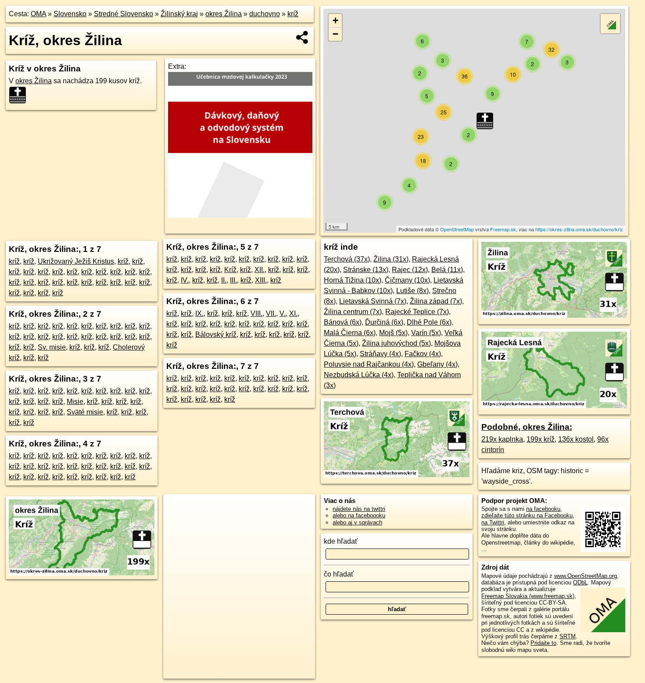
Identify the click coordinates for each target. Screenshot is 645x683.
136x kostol (576, 439)
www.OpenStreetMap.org (585, 576)
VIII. (256, 313)
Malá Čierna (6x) (350, 332)
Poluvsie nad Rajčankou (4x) (369, 364)
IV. (185, 280)
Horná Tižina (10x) (352, 280)
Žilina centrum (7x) (353, 311)
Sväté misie (85, 412)
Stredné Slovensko (123, 14)
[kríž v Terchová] (396, 475)
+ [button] (335, 20)
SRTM (567, 636)
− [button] (335, 33)
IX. (199, 313)
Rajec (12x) (410, 269)
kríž (292, 14)
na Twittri (492, 522)
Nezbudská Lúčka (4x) (359, 375)
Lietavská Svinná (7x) (372, 301)
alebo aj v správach (357, 522)
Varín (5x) (426, 332)
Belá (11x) (447, 269)
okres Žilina (223, 14)
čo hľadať (339, 574)
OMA (38, 14)
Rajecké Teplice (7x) (417, 311)
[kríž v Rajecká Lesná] (554, 406)
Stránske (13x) (365, 269)
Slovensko (70, 14)
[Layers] (610, 23)
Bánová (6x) (343, 322)
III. (233, 280)
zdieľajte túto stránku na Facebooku (527, 515)
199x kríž (541, 439)
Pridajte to (543, 643)
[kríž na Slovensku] (20, 95)
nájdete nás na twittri (359, 509)
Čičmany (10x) (407, 280)
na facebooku (543, 509)
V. (283, 313)
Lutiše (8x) (412, 290)
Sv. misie (52, 347)
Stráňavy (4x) (380, 353)
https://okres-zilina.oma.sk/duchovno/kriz (579, 229)
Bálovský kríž (215, 334)
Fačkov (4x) (423, 353)
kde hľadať (341, 541)
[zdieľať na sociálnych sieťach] (302, 37)
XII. (259, 269)
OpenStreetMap (457, 229)
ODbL (580, 582)
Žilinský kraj (179, 14)
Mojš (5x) (393, 332)
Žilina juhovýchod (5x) (396, 343)
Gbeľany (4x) (437, 364)
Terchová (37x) (347, 259)
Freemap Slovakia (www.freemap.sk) (527, 596)
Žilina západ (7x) (436, 301)
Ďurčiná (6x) (384, 322)
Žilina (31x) (390, 259)
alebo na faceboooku (359, 515)
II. (223, 280)
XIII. (261, 280)
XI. (293, 313)
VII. (271, 313)
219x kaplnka (502, 439)
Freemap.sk (503, 229)
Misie (75, 401)
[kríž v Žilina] (554, 315)
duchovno (264, 14)
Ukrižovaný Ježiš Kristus (76, 261)
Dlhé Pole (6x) (429, 322)
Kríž (230, 269)
